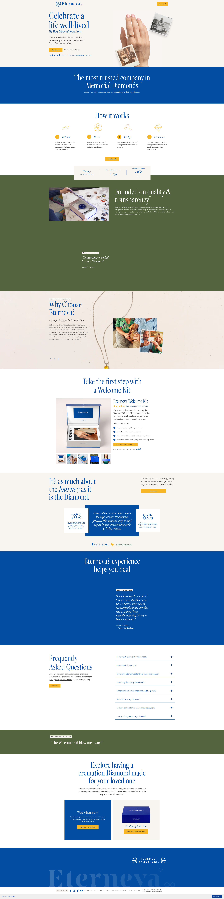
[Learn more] (70, 890)
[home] (69, 4)
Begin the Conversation (87, 827)
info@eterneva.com (63, 679)
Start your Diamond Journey (136, 832)
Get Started (55, 50)
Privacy (137, 890)
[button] (50, 358)
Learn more (153, 491)
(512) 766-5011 (104, 890)
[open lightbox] (83, 425)
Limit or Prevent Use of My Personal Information (152, 890)
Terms (130, 890)
